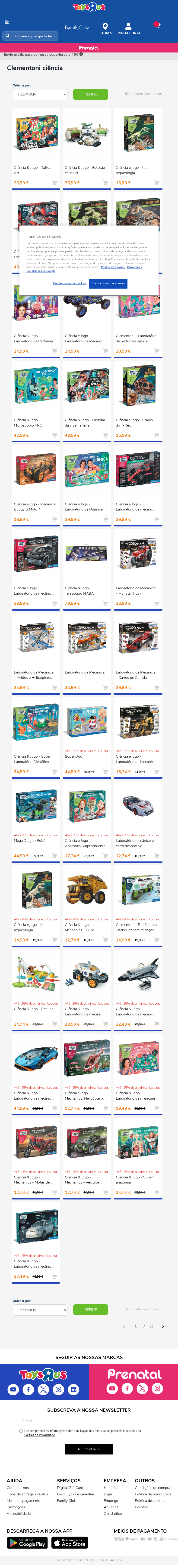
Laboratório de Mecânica (85, 672)
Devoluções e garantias (76, 1494)
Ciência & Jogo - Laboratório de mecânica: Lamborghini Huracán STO (34, 1096)
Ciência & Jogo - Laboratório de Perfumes (34, 338)
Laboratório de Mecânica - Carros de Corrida (136, 675)
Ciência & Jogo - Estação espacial (85, 170)
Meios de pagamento (23, 1500)
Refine (90, 94)
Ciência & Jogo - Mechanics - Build (79, 927)
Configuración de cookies (69, 283)
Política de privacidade (153, 1494)
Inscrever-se (89, 1449)
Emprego (111, 1500)
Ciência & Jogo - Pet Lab (34, 1009)
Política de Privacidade (39, 1435)
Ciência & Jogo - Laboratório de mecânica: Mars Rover (85, 1012)
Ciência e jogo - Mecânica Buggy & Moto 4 (35, 507)
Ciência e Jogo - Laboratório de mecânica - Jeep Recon (34, 591)
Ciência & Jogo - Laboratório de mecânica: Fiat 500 (34, 1264)
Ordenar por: (22, 85)
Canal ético (113, 1513)
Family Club (66, 1500)
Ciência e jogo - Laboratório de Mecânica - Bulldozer (136, 760)
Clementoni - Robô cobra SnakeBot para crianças (136, 927)
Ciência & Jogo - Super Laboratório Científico (32, 759)
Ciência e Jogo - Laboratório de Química (84, 507)
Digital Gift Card (70, 1487)
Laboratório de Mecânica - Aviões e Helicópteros (34, 675)
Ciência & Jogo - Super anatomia (134, 1180)
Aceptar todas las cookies (108, 284)
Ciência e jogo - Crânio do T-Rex (134, 423)
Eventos (141, 1507)
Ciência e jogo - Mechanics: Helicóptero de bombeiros (84, 1096)
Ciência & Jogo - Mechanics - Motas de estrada (32, 1180)
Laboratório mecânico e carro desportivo (135, 843)
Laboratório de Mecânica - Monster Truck (136, 591)
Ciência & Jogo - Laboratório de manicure (135, 1096)
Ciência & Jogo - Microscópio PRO (28, 423)
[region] (89, 261)
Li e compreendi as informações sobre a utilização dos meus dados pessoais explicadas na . (82, 1433)
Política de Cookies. (113, 267)
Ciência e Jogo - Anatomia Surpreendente (85, 843)
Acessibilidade (19, 1513)
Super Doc (73, 756)
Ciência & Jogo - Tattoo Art (32, 170)
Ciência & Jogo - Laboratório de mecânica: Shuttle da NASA (136, 1012)
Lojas (108, 1494)
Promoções (16, 1507)
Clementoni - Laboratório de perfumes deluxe (136, 338)
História (110, 1487)
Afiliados (111, 1507)
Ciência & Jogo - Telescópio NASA (79, 591)
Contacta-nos (18, 1487)
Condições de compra (152, 1487)
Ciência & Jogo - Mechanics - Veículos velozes (82, 1180)
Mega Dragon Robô (29, 840)
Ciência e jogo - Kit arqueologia (131, 170)
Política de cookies (150, 1500)
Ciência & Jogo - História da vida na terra (85, 423)
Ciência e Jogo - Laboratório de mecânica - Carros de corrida (136, 507)
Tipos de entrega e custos (27, 1494)
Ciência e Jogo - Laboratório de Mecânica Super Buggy (85, 339)
